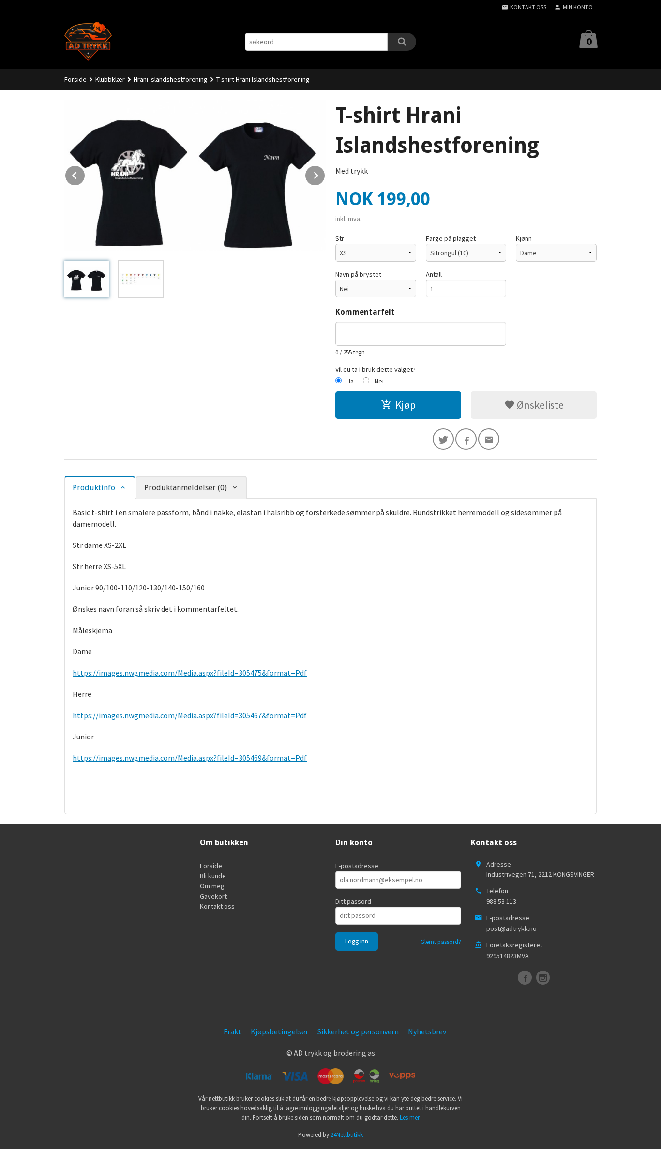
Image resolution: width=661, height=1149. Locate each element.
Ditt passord (353, 901)
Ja (350, 381)
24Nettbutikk (346, 1135)
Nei (379, 381)
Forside (75, 79)
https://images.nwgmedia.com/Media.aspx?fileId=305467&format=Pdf (190, 715)
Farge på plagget (451, 238)
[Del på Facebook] (466, 439)
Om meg (212, 886)
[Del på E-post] (488, 439)
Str (339, 238)
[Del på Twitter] (443, 439)
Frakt (232, 1031)
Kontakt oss (217, 906)
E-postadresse (356, 865)
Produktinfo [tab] (94, 487)
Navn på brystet (358, 274)
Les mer (410, 1117)
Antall (434, 274)
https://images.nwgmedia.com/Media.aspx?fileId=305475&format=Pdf (190, 673)
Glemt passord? (441, 942)
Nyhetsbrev (427, 1031)
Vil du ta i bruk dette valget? (375, 369)
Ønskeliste (539, 405)
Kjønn (524, 238)
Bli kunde (213, 875)
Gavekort (213, 896)
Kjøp (405, 405)
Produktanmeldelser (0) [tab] (185, 487)
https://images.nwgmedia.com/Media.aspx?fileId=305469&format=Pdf (190, 758)
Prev (85, 173)
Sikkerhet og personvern (358, 1031)
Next (325, 173)
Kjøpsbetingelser (279, 1031)
